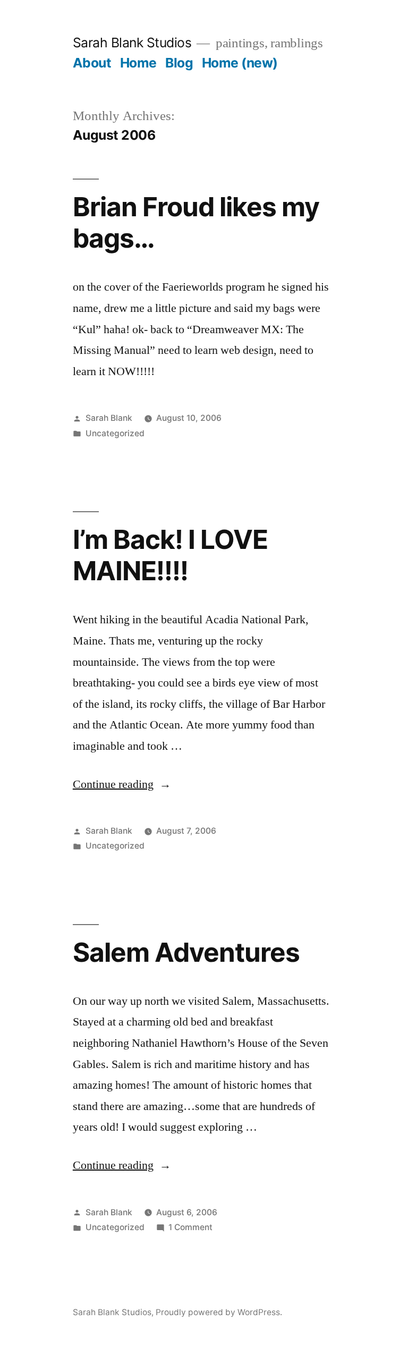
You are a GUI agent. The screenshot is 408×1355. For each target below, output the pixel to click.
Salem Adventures (186, 952)
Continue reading (122, 784)
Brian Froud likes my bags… (196, 222)
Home (138, 63)
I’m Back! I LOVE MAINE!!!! (170, 555)
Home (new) (240, 63)
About (92, 63)
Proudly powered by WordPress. (219, 1312)
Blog (179, 63)
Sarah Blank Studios (132, 42)
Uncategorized (115, 433)
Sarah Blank (109, 418)
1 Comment (190, 1227)
